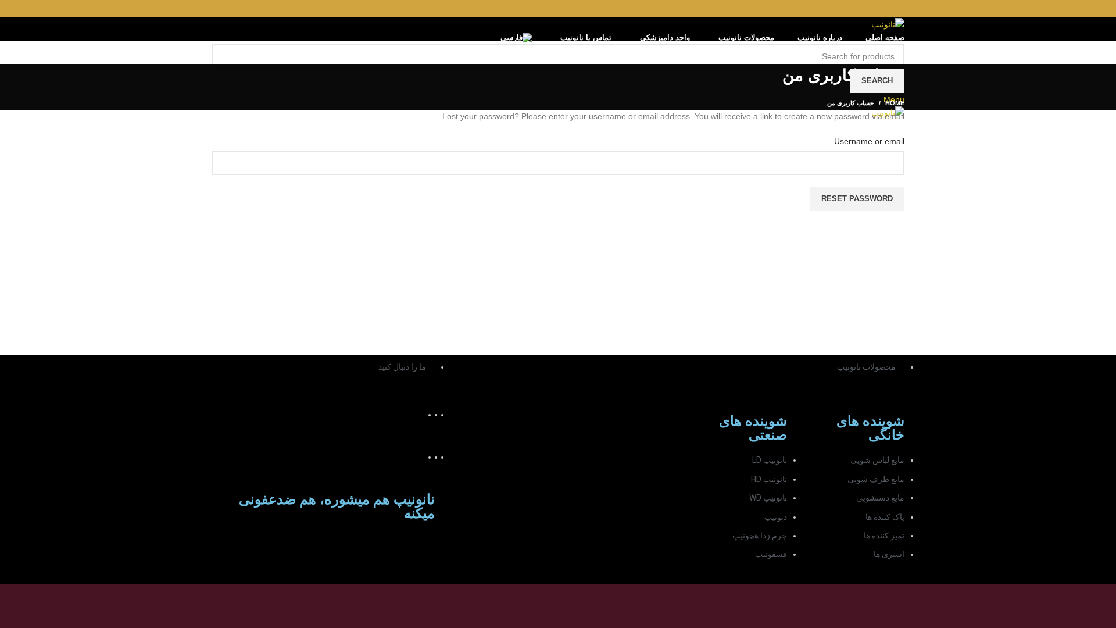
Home (894, 102)
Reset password (857, 198)
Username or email (869, 141)
